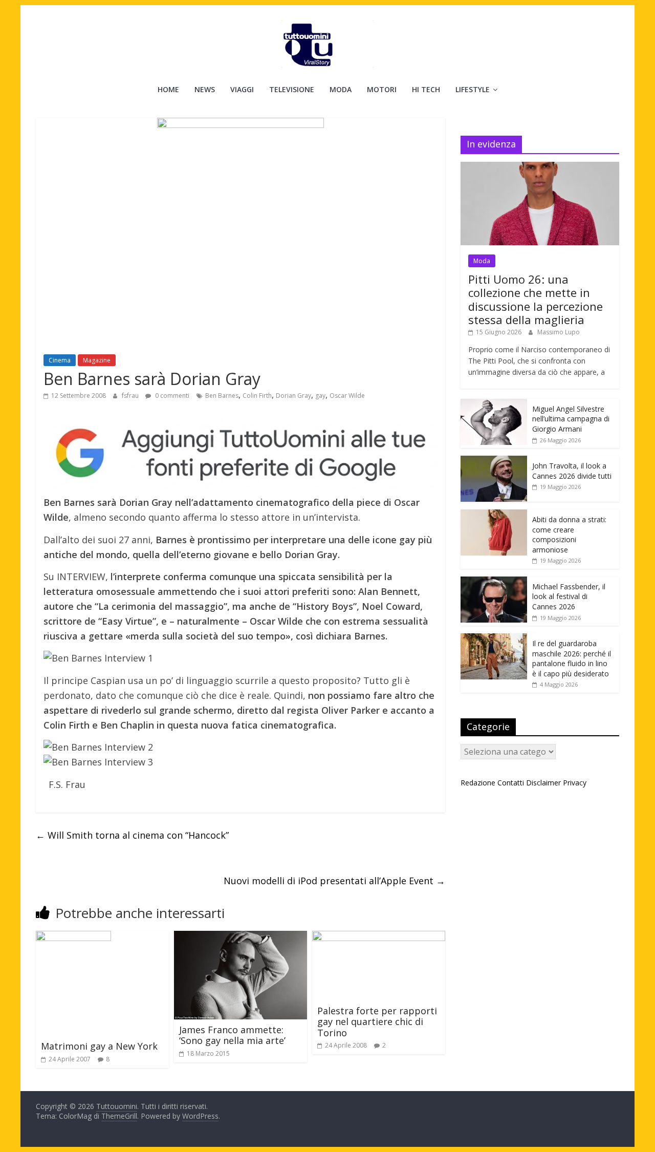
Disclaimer (543, 782)
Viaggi (242, 89)
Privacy (574, 782)
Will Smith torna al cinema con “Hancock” (132, 835)
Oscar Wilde (347, 395)
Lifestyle (472, 89)
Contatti (510, 782)
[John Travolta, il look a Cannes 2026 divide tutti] (494, 461)
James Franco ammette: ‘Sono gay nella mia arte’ (232, 1035)
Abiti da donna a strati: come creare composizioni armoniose (569, 534)
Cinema (60, 360)
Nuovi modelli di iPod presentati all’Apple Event (334, 880)
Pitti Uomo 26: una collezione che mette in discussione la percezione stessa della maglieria (535, 299)
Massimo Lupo (558, 332)
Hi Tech (426, 89)
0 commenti (171, 395)
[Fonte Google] (240, 453)
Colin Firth (257, 395)
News (204, 89)
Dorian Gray (293, 395)
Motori (382, 89)
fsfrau (131, 395)
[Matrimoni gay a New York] (73, 937)
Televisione (291, 89)
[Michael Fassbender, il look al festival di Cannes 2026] (494, 582)
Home (168, 89)
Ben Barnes (221, 395)
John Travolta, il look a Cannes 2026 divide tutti (572, 471)
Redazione (478, 782)
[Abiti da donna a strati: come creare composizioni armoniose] (494, 515)
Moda (341, 89)
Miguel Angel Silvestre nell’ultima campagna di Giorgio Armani (570, 419)
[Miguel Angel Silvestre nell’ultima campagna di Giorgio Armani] (494, 404)
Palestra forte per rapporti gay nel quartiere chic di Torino (377, 1022)
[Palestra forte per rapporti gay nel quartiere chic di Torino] (378, 937)
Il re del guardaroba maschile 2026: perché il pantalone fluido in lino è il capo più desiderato (571, 658)
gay (320, 395)
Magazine (97, 360)
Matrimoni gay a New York (99, 1046)
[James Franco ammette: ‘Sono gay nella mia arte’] (240, 937)
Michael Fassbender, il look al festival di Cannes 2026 (568, 596)
